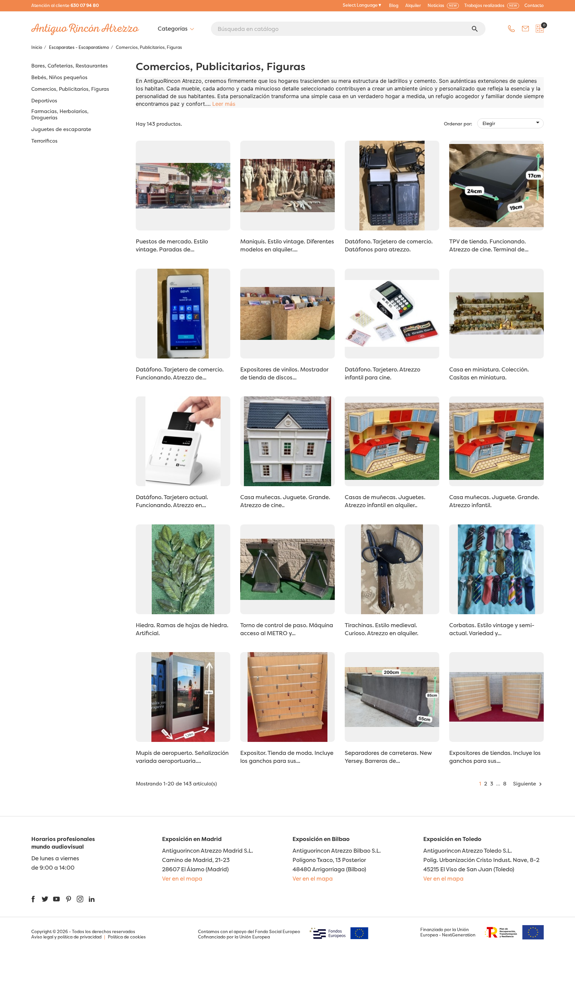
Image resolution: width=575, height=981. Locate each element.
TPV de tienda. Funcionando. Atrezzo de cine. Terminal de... (488, 245)
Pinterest (68, 899)
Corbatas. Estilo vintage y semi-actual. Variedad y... (491, 629)
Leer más (223, 103)
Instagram (80, 899)
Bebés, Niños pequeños (59, 77)
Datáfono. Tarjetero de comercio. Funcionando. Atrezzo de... (180, 373)
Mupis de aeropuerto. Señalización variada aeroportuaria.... (182, 757)
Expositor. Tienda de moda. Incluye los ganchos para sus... (286, 757)
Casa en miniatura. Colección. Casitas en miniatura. (489, 373)
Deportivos (44, 100)
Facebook (33, 899)
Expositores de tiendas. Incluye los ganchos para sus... (495, 757)
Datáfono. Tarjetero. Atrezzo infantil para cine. (382, 373)
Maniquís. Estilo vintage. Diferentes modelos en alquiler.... (287, 245)
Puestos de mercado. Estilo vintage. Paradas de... (172, 245)
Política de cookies (127, 937)
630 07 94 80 (85, 5)
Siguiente (528, 783)
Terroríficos (44, 141)
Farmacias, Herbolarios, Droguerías (60, 114)
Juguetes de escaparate (61, 129)
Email (525, 28)
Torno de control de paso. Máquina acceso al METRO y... (286, 629)
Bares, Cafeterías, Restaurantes (69, 66)
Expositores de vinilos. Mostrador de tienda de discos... (284, 373)
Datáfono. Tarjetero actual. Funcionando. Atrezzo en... (172, 501)
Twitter (44, 899)
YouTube (56, 899)
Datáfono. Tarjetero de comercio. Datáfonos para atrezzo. (389, 245)
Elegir (512, 122)
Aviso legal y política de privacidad (66, 937)
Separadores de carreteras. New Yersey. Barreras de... (388, 757)
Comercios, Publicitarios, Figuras (70, 89)
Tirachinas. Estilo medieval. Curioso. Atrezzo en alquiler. (381, 629)
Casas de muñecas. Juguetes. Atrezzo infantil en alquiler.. (385, 501)
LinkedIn (91, 899)
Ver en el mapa (182, 878)
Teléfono (511, 28)
